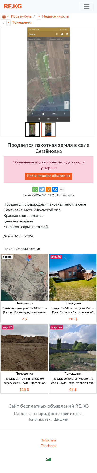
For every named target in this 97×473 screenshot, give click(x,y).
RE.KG (13, 6)
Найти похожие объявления (48, 176)
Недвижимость (55, 16)
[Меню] (86, 6)
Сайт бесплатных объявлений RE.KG (48, 406)
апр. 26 (56, 256)
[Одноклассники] (48, 189)
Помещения (22, 22)
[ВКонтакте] (55, 189)
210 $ (72, 319)
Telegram (48, 440)
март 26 (56, 327)
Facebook (49, 446)
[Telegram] (42, 189)
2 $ (24, 319)
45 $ (73, 390)
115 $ (24, 390)
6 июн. (7, 256)
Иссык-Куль (21, 16)
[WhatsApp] (35, 189)
